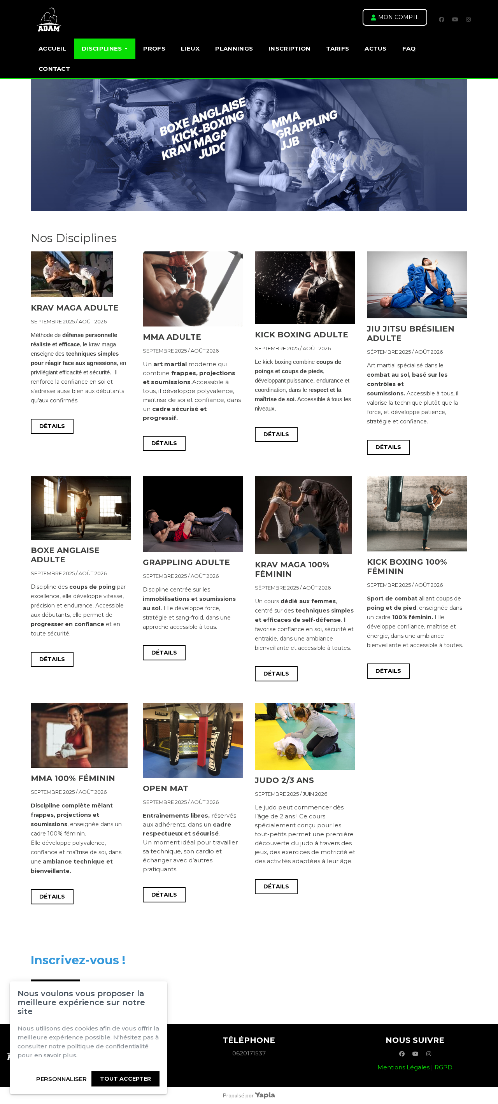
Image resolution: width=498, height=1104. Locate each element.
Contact (54, 68)
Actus (376, 48)
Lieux (190, 48)
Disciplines (102, 48)
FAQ (409, 48)
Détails (52, 426)
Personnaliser (61, 1079)
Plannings (234, 48)
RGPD (443, 1067)
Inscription (289, 48)
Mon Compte (398, 17)
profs (154, 48)
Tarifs (337, 48)
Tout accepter (125, 1078)
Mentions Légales (403, 1067)
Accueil (52, 48)
